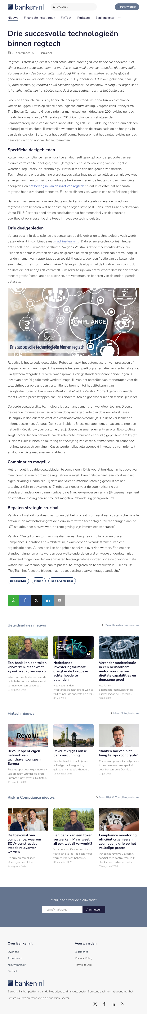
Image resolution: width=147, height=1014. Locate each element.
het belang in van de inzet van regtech (56, 186)
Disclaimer (81, 952)
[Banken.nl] (16, 4)
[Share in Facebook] (25, 600)
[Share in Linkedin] (48, 600)
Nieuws (13, 18)
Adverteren (15, 958)
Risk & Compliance (62, 581)
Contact (12, 971)
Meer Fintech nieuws (126, 713)
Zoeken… (62, 7)
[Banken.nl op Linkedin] (113, 1004)
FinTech (66, 18)
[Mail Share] (59, 600)
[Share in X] (36, 600)
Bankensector (105, 18)
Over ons (13, 952)
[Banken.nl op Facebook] (104, 1004)
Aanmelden (93, 909)
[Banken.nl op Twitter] (95, 1004)
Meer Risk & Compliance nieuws (119, 797)
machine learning (66, 241)
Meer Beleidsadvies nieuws (122, 625)
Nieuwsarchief (17, 965)
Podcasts (83, 18)
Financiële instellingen (39, 18)
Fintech (38, 581)
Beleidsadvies (18, 581)
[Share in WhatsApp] (13, 600)
